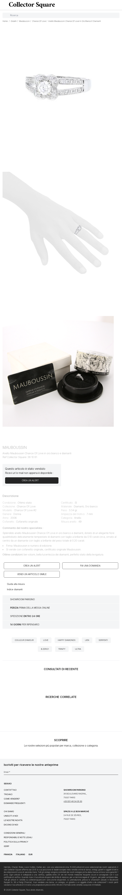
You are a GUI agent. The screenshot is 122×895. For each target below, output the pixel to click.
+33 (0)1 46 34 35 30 (73, 801)
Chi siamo (9, 811)
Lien (87, 640)
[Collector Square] (31, 5)
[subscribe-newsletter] (116, 773)
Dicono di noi (11, 825)
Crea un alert (31, 565)
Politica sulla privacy (16, 842)
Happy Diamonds (66, 640)
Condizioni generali (14, 833)
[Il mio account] (118, 5)
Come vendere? (12, 799)
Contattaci (10, 790)
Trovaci (8, 794)
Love (45, 640)
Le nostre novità (13, 820)
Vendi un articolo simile (32, 574)
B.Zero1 (45, 649)
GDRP (6, 846)
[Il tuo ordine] (113, 5)
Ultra (78, 649)
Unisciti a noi (11, 816)
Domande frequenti (14, 803)
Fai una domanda (90, 565)
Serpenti (103, 640)
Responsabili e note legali (18, 837)
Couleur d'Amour (24, 640)
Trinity (61, 649)
